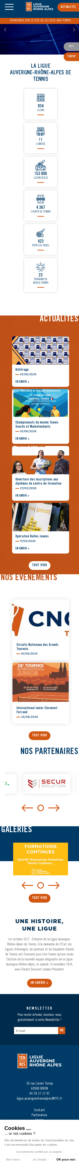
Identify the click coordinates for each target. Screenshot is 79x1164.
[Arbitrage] (40, 353)
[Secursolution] (41, 786)
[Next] (53, 807)
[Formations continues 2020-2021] (40, 862)
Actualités (68, 7)
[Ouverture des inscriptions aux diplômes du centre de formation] (40, 463)
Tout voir (39, 565)
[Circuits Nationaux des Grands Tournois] (40, 626)
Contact (39, 1110)
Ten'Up (71, 56)
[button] (5, 29)
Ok (61, 1030)
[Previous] (27, 807)
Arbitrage (22, 370)
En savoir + (22, 382)
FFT (71, 46)
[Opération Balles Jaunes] (40, 520)
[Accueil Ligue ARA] (39, 9)
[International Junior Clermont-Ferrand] (40, 689)
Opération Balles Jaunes (32, 536)
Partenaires (39, 1115)
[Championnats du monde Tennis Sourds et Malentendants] (40, 406)
